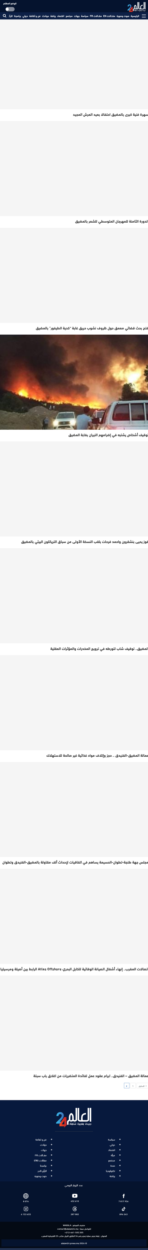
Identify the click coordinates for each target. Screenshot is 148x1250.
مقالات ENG (40, 1160)
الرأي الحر (42, 1171)
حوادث (45, 16)
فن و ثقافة (35, 16)
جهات (77, 16)
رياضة (53, 16)
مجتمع (69, 16)
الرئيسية (135, 16)
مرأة (113, 1155)
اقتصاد (60, 16)
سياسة (84, 16)
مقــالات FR (96, 16)
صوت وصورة (123, 16)
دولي (25, 16)
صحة (112, 1165)
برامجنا (17, 16)
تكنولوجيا (110, 1171)
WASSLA (67, 1225)
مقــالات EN (109, 16)
